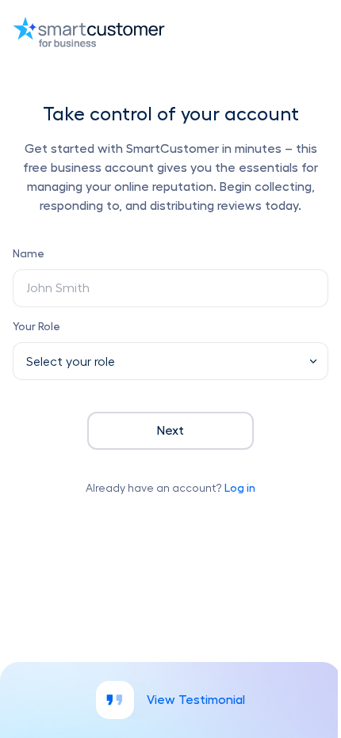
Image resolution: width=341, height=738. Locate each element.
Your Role (36, 326)
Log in (239, 487)
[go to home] (170, 32)
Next (170, 430)
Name (28, 253)
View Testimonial (195, 700)
